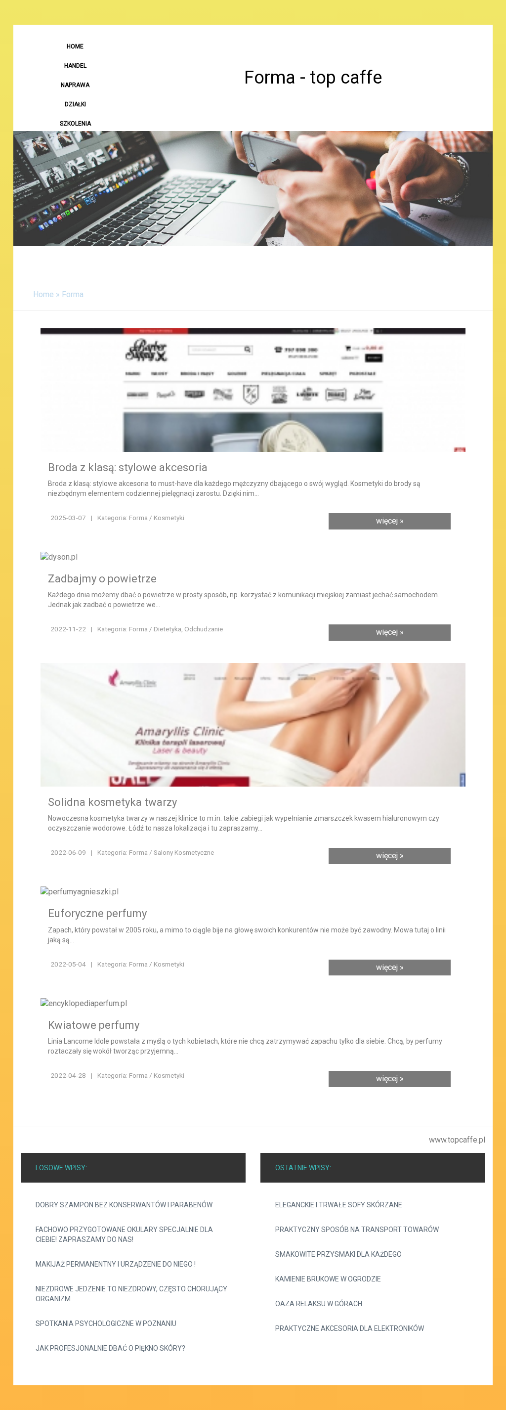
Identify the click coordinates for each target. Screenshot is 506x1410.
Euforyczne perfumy (97, 913)
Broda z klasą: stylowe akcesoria (128, 467)
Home (43, 294)
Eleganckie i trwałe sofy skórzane (338, 1205)
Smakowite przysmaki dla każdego (338, 1254)
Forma (73, 294)
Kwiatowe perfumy (93, 1025)
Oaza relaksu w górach (318, 1304)
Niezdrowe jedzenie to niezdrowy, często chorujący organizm (131, 1294)
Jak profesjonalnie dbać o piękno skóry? (110, 1348)
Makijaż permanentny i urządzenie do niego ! (116, 1264)
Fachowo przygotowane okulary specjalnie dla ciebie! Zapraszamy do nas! (124, 1234)
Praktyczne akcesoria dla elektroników (349, 1328)
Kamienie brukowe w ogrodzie (328, 1279)
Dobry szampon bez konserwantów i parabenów (124, 1205)
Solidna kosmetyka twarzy (112, 802)
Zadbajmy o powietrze (102, 579)
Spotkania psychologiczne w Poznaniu (106, 1323)
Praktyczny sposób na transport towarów (357, 1230)
